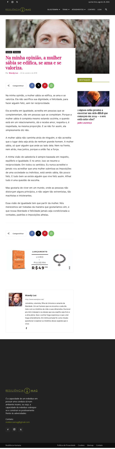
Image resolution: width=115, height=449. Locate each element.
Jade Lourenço (84, 122)
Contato (91, 9)
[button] (106, 9)
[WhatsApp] (51, 85)
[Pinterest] (45, 85)
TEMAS (64, 9)
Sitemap (90, 445)
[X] (17, 2)
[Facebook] (8, 2)
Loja (99, 9)
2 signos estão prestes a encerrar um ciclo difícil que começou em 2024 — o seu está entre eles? (92, 114)
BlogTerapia (53, 9)
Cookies (81, 445)
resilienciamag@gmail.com (18, 422)
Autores (8, 52)
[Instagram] (12, 2)
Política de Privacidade (66, 445)
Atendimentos (77, 9)
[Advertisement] (57, 366)
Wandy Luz (13, 73)
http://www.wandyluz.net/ (34, 299)
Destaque (17, 52)
